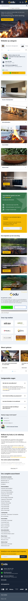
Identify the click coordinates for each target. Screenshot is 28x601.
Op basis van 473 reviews (8, 199)
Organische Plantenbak (6, 499)
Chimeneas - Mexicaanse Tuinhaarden (9, 514)
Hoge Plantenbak (5, 506)
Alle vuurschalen (4, 527)
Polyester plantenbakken (6, 488)
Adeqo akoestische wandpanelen (18, 457)
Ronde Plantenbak (5, 501)
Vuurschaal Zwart (5, 522)
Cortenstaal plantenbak (6, 490)
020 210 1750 (6, 418)
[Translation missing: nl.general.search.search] (26, 5)
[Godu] (11, 2)
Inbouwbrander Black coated (7, 533)
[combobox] (12, 5)
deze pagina (5, 389)
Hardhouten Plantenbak (6, 493)
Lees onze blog (4, 312)
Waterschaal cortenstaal (6, 543)
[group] (10, 46)
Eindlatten (3, 484)
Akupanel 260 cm (5, 480)
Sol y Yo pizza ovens (5, 537)
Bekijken (6, 183)
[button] (26, 49)
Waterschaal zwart (5, 545)
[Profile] (22, 2)
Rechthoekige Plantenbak (7, 497)
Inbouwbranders (5, 530)
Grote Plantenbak (5, 504)
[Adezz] (21, 323)
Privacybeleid (24, 291)
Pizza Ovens (4, 536)
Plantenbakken (5, 486)
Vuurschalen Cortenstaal (6, 520)
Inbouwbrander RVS (5, 531)
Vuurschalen (4, 518)
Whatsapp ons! (15, 72)
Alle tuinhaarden (4, 516)
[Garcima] (7, 331)
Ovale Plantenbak (5, 495)
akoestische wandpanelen (18, 447)
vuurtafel (13, 465)
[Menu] (2, 2)
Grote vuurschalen (5, 524)
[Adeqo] (7, 323)
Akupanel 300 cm (5, 482)
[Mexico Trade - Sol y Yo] (21, 338)
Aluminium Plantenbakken (7, 492)
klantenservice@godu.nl (8, 422)
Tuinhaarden (4, 512)
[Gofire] (21, 331)
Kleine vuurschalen (5, 525)
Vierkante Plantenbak (6, 503)
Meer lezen (6, 252)
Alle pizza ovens (4, 539)
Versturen (23, 556)
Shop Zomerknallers (7, 19)
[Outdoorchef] (7, 338)
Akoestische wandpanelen (7, 478)
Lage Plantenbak (5, 508)
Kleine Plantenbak (5, 510)
